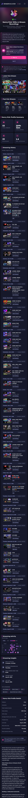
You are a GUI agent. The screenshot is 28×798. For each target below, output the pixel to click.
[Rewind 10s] (6, 92)
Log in (14, 61)
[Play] (4, 92)
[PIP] (22, 92)
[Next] (25, 107)
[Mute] (14, 92)
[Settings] (20, 92)
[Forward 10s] (8, 92)
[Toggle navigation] (24, 3)
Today (4, 640)
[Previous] (3, 107)
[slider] (11, 92)
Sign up (15, 57)
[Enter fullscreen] (24, 92)
